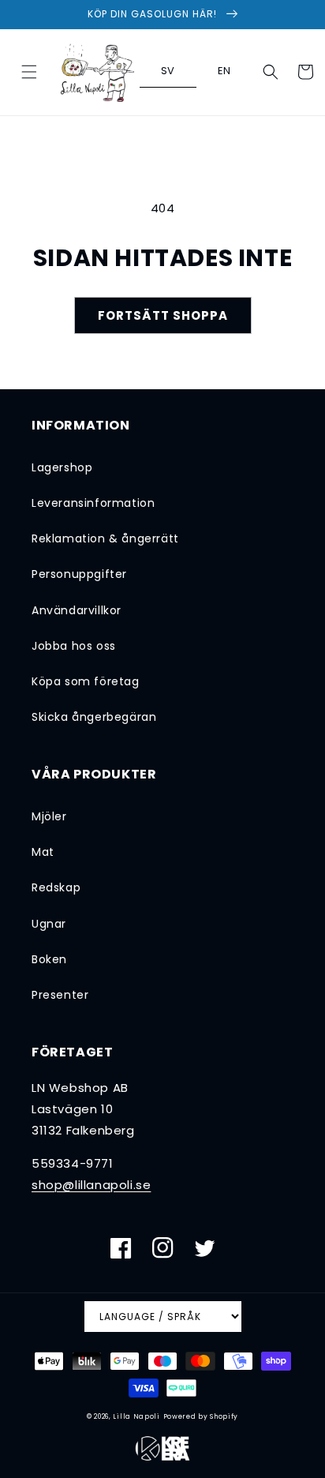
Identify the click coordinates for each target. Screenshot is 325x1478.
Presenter (60, 995)
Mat (43, 852)
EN (224, 70)
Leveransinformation (93, 503)
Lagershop (62, 467)
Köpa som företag (86, 681)
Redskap (56, 887)
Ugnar (49, 924)
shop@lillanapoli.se (91, 1184)
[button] (29, 71)
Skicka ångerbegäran (94, 717)
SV (168, 70)
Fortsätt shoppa (163, 315)
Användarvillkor (76, 610)
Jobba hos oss (74, 646)
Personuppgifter (79, 574)
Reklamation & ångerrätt (105, 538)
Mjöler (49, 816)
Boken (49, 959)
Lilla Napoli (136, 1416)
